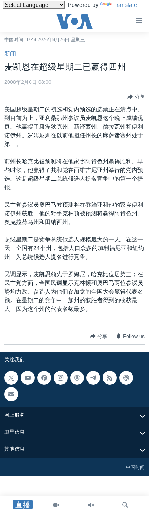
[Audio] (91, 505)
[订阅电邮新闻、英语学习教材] (11, 394)
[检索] (125, 505)
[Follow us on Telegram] (93, 378)
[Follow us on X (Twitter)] (11, 378)
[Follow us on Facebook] (44, 378)
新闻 (10, 54)
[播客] (126, 378)
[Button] (136, 97)
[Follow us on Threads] (77, 378)
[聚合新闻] (109, 378)
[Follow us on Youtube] (27, 378)
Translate (125, 5)
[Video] (56, 505)
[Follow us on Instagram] (60, 378)
